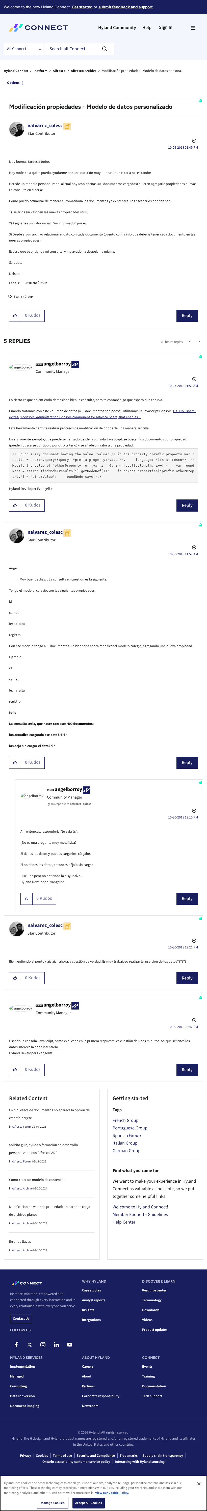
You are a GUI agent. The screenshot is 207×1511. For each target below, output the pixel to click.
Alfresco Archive (83, 70)
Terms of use (62, 1455)
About (86, 1376)
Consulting (18, 1386)
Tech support (152, 1396)
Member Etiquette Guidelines (140, 1214)
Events (147, 1366)
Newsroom (90, 1406)
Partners (88, 1386)
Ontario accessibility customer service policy (76, 1461)
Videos (147, 1319)
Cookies (42, 1455)
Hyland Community (117, 27)
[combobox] (79, 49)
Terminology (152, 1300)
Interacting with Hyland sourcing (140, 1461)
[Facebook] (16, 1345)
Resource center (154, 1290)
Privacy (25, 1455)
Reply (187, 315)
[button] (15, 316)
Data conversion (22, 1396)
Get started (82, 7)
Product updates (154, 1329)
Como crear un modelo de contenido (37, 1179)
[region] (103, 1493)
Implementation (22, 1366)
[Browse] (193, 27)
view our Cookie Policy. (112, 1493)
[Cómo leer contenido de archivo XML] (190, 342)
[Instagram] (43, 1345)
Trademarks (129, 1455)
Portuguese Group (130, 1128)
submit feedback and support (125, 7)
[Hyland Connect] (38, 28)
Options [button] (13, 82)
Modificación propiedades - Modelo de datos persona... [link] (142, 70)
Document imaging (24, 1406)
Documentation (154, 1386)
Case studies (91, 1290)
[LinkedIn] (56, 1345)
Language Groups (35, 282)
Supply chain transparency (162, 1455)
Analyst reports (93, 1300)
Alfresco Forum (22, 1127)
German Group (127, 1151)
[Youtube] (70, 1345)
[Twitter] (29, 1345)
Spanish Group (23, 297)
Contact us (21, 1318)
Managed (17, 1376)
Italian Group (125, 1143)
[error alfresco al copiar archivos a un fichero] (198, 342)
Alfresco (59, 70)
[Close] (198, 1483)
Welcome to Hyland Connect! (140, 1207)
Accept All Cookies (88, 1503)
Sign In (165, 27)
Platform (40, 70)
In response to (71, 804)
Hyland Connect (16, 70)
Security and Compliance (96, 1455)
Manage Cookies (53, 1503)
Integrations (91, 1319)
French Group (126, 1120)
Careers (87, 1366)
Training (148, 1376)
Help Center (124, 1222)
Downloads (150, 1310)
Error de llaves (20, 1241)
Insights (88, 1310)
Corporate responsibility (100, 1396)
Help (146, 27)
